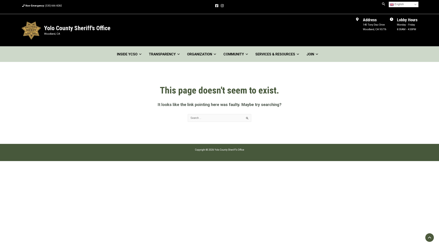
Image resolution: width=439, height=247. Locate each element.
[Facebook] (216, 5)
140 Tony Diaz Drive (374, 24)
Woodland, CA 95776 (374, 29)
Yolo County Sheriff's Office (77, 28)
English (399, 4)
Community (233, 54)
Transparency (162, 54)
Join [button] (310, 54)
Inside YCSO (127, 54)
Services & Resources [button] (275, 54)
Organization (199, 54)
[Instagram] (222, 5)
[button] (383, 4)
